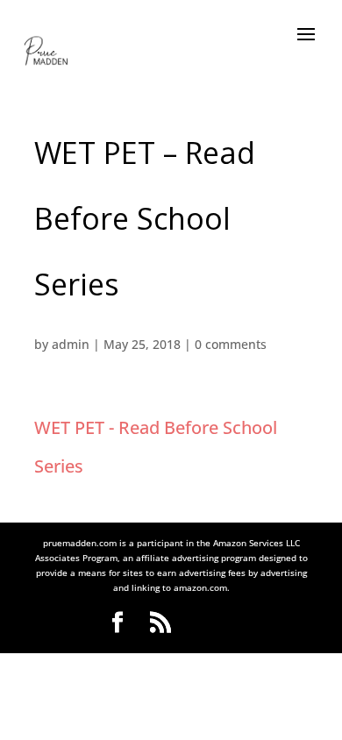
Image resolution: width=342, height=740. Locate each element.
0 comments (231, 344)
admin (70, 344)
